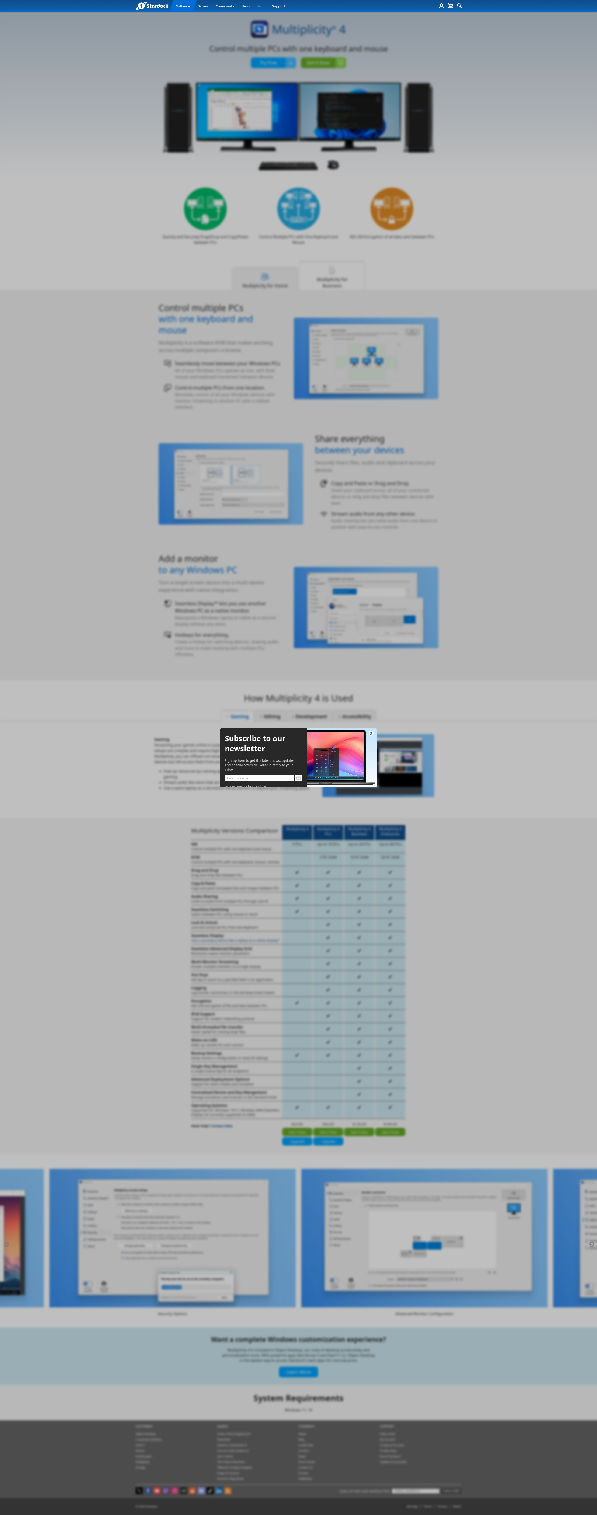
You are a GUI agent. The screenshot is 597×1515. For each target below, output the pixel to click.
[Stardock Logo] (152, 5)
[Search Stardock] (459, 5)
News (245, 6)
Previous (6, 1244)
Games (203, 6)
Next (592, 1244)
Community (225, 6)
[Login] (441, 5)
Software (183, 6)
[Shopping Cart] (450, 5)
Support (278, 6)
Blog (261, 6)
